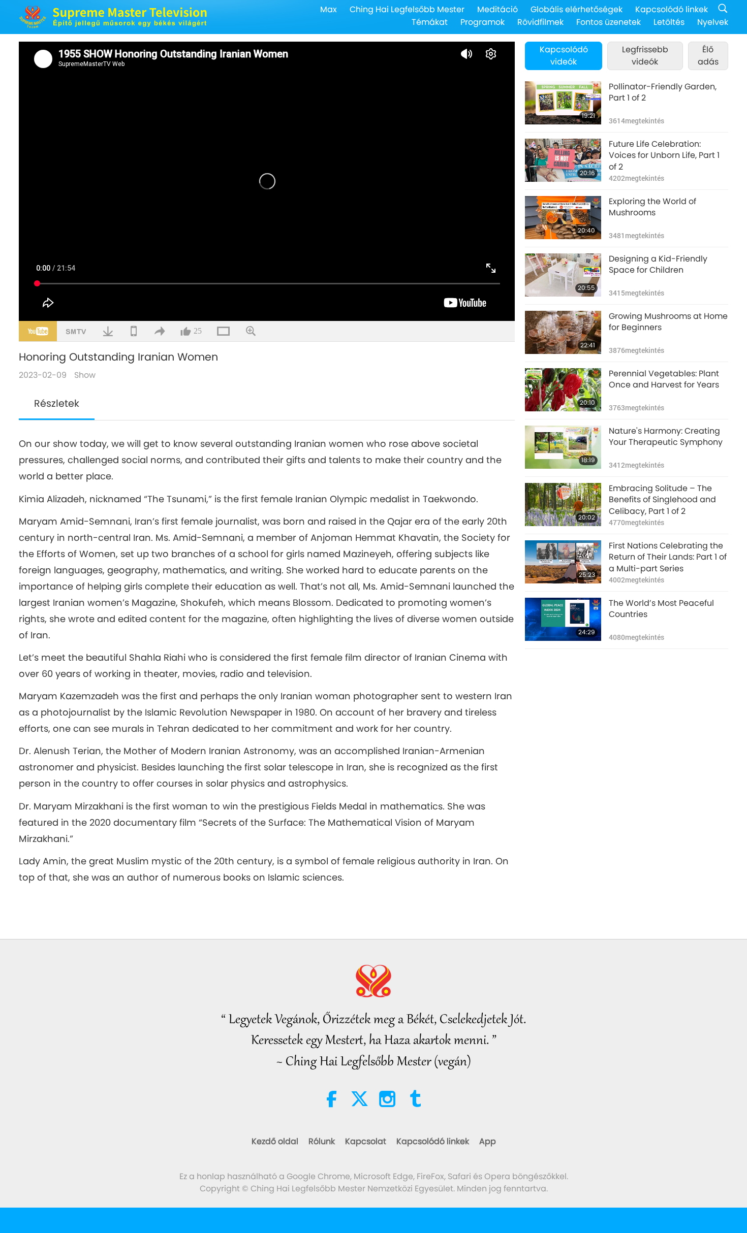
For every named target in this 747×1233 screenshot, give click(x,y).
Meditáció (497, 9)
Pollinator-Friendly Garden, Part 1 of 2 (663, 92)
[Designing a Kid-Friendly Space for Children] (563, 275)
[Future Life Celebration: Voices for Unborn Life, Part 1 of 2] (563, 160)
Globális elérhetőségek (576, 9)
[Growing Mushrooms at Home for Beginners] (563, 332)
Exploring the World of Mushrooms (652, 207)
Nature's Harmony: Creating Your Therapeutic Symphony (666, 437)
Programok (482, 22)
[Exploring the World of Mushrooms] (563, 217)
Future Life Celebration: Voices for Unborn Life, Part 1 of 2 (664, 156)
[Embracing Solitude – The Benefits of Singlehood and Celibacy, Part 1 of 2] (563, 504)
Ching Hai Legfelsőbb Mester (407, 9)
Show (85, 375)
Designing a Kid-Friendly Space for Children (658, 264)
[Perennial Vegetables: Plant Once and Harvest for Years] (563, 389)
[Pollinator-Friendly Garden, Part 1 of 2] (563, 102)
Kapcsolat (365, 1141)
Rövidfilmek (540, 22)
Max (328, 9)
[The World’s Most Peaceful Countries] (563, 619)
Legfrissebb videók (645, 56)
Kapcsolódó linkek (671, 9)
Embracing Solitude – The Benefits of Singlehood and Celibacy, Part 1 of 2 (662, 500)
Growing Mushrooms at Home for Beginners (668, 322)
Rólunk (321, 1141)
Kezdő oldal (275, 1141)
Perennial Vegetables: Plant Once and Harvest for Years (664, 379)
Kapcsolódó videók (564, 56)
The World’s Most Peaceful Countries (661, 609)
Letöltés (668, 22)
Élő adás (708, 56)
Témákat (430, 22)
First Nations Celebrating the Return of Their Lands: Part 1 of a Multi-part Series (668, 557)
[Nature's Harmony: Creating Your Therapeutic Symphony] (563, 447)
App (487, 1141)
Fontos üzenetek (608, 22)
